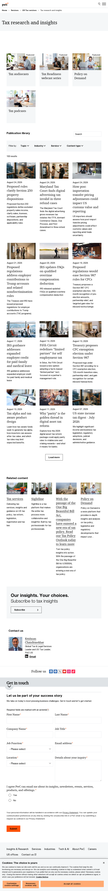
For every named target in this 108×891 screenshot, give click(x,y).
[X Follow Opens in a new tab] (60, 672)
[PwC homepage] (5, 3)
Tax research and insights (51, 10)
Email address (64, 743)
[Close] (104, 863)
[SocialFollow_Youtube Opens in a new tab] (64, 672)
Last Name (62, 714)
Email (33, 657)
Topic (24, 145)
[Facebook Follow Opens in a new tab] (55, 672)
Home (4, 10)
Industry (39, 145)
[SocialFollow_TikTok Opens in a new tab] (73, 672)
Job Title (61, 729)
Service (55, 145)
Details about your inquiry (71, 757)
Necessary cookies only (30, 884)
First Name (14, 714)
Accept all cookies (72, 884)
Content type (74, 145)
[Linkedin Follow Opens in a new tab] (26, 656)
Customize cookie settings (11, 884)
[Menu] (104, 4)
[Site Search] (99, 4)
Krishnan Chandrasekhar (34, 640)
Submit (13, 828)
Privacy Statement (70, 812)
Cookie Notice (42, 877)
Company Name (17, 729)
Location (12, 757)
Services (15, 10)
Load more (54, 457)
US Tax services (29, 10)
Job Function (15, 743)
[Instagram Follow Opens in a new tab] (69, 672)
